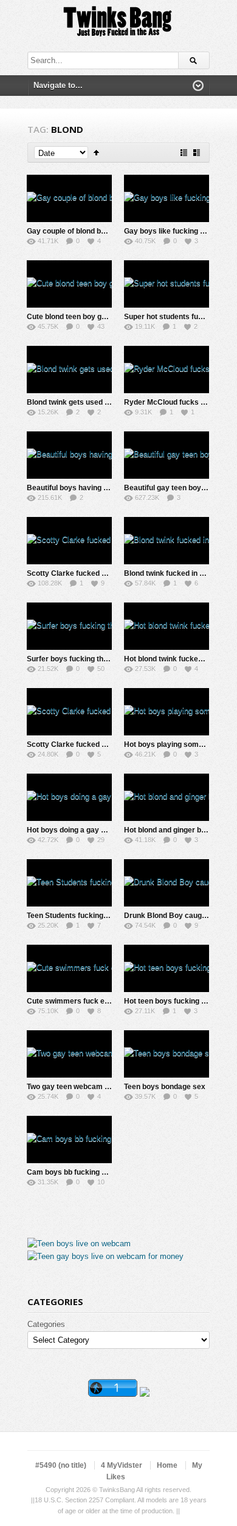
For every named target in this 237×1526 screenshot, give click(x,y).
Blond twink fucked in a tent (171, 573)
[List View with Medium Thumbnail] (196, 152)
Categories (46, 1324)
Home (167, 1465)
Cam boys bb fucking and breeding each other (106, 1172)
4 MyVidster (121, 1465)
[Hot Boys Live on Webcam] (79, 1243)
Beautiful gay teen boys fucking (178, 488)
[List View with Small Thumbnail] (183, 152)
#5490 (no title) (60, 1465)
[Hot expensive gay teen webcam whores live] (105, 1256)
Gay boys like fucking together (176, 231)
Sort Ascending (96, 152)
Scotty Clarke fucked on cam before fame (99, 744)
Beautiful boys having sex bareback (89, 488)
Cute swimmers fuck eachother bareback (98, 1001)
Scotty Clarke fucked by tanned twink (91, 573)
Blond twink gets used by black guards (93, 402)
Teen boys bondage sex (164, 1086)
